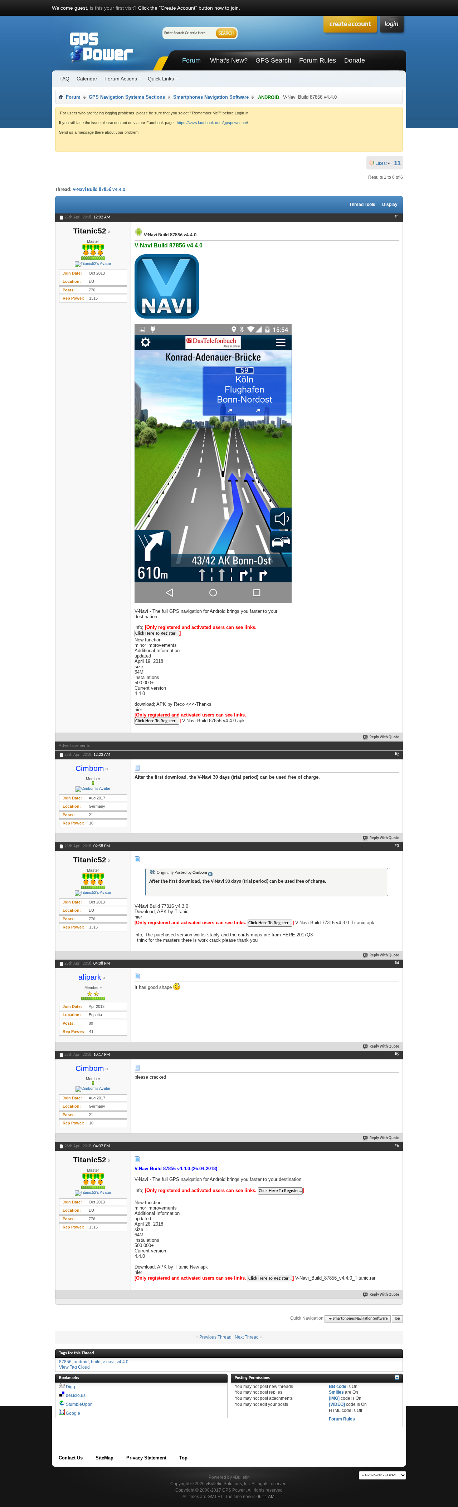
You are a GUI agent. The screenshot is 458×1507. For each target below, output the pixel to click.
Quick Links (161, 79)
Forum (191, 60)
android (81, 1361)
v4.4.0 (122, 1361)
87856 (65, 1361)
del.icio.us (76, 1395)
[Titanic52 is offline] (93, 264)
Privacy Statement (146, 1458)
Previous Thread (215, 1337)
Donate (354, 60)
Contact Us (71, 1458)
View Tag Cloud (74, 1367)
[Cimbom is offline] (93, 789)
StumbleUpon (79, 1404)
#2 (397, 754)
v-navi (108, 1361)
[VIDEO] (337, 1404)
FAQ (64, 79)
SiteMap (104, 1458)
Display (390, 204)
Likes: (383, 163)
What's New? (229, 60)
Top (397, 1319)
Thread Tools (362, 204)
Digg (70, 1386)
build (96, 1361)
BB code (337, 1386)
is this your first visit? (113, 8)
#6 (397, 1146)
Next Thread (247, 1337)
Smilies (336, 1392)
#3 (397, 846)
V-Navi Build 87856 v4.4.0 (99, 189)
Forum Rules (317, 60)
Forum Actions (120, 79)
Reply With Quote (384, 737)
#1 (397, 217)
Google (73, 1413)
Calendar (87, 79)
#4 (397, 963)
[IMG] (334, 1398)
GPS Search (273, 60)
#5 (397, 1054)
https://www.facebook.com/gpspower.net (212, 122)
